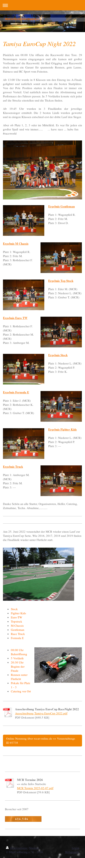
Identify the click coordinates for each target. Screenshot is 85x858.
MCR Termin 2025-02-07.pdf (35, 788)
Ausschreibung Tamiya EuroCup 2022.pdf (41, 713)
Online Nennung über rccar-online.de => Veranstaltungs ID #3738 (40, 740)
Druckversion (18, 848)
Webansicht (72, 852)
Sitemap (34, 848)
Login (75, 848)
